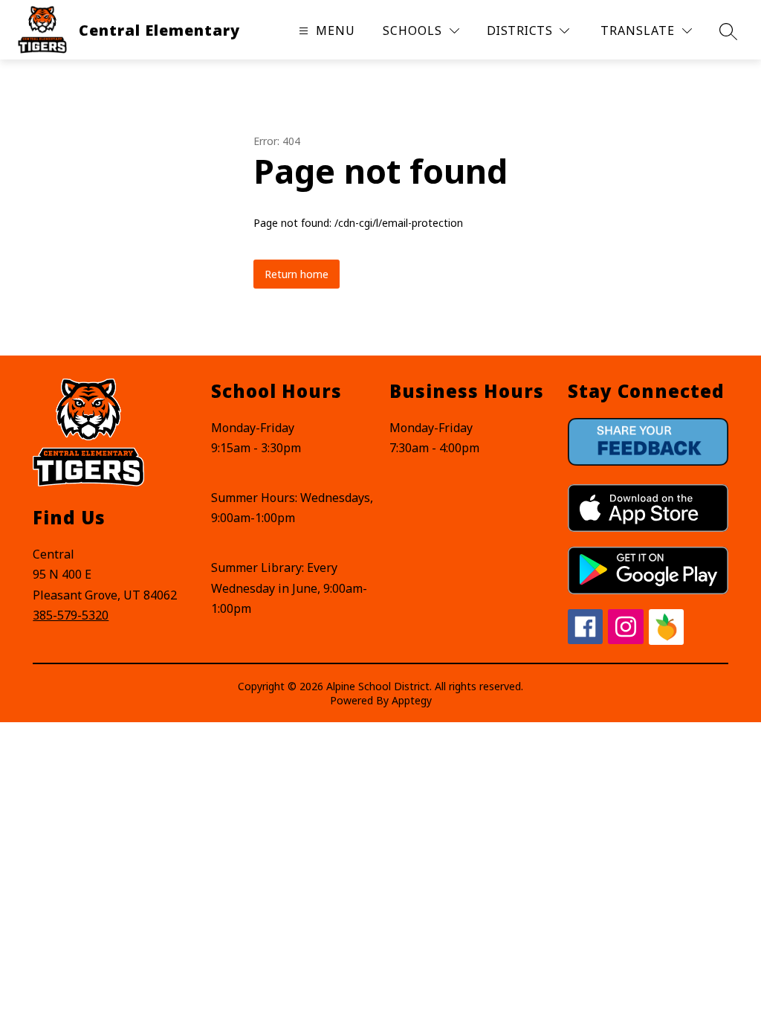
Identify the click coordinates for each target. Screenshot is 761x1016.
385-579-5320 (71, 615)
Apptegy (412, 700)
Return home (296, 274)
